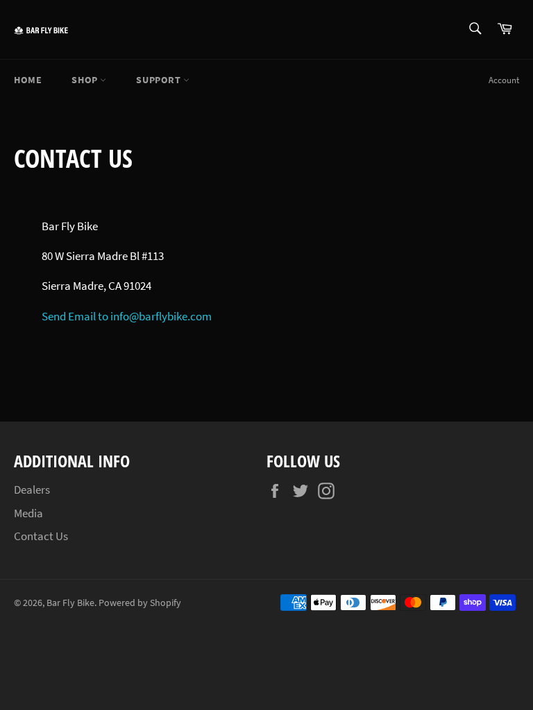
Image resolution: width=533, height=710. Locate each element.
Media (28, 513)
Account (504, 80)
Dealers (32, 489)
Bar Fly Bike (70, 603)
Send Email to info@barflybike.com (127, 316)
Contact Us (41, 536)
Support (159, 79)
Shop (85, 79)
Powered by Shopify (140, 603)
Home (28, 79)
